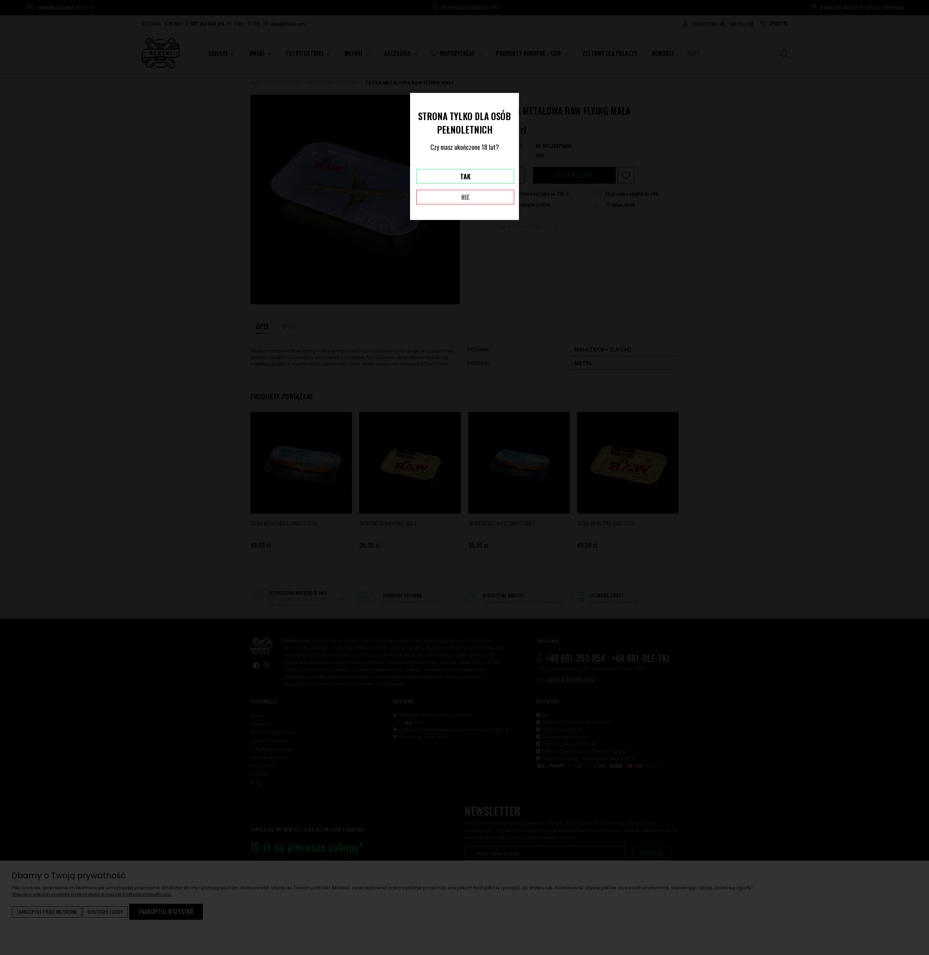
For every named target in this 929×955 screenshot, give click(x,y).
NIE (465, 197)
